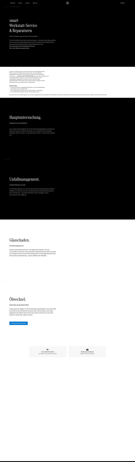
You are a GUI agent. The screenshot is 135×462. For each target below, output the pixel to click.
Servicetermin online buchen (18, 323)
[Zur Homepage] (67, 3)
